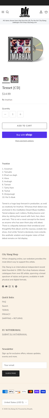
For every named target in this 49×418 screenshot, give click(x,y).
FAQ (4, 301)
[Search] (8, 12)
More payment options (24, 141)
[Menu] (3, 12)
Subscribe (10, 373)
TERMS (5, 310)
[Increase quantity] (20, 114)
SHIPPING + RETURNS (12, 318)
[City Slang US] (24, 12)
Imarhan (8, 99)
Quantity (6, 108)
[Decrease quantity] (5, 114)
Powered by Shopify (25, 409)
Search (5, 306)
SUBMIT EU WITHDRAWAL (14, 334)
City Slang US (13, 409)
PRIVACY (6, 314)
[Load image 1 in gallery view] (24, 49)
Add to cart (24, 125)
